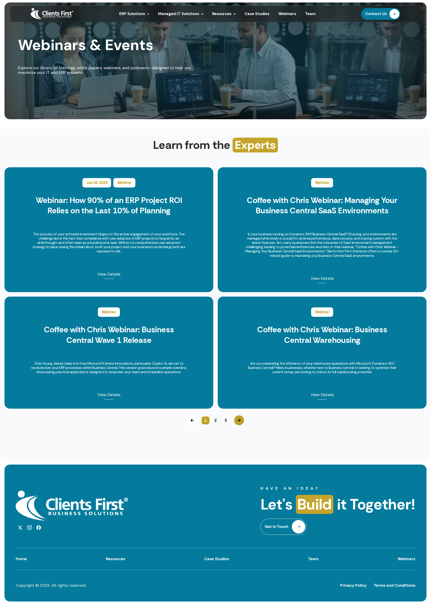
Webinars (406, 559)
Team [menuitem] (310, 13)
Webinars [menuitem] (287, 13)
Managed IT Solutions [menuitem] (178, 13)
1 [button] (205, 420)
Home (21, 559)
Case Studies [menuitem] (256, 13)
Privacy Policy (353, 585)
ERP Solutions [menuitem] (132, 13)
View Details (109, 274)
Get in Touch (276, 526)
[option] (215, 288)
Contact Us (376, 13)
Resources (115, 559)
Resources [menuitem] (221, 13)
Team (313, 559)
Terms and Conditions (394, 585)
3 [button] (225, 420)
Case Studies (216, 559)
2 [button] (215, 420)
